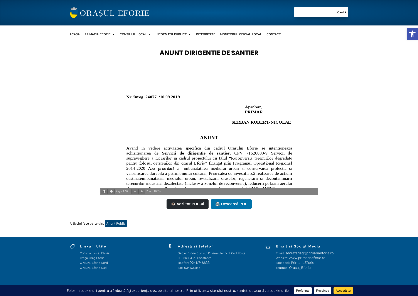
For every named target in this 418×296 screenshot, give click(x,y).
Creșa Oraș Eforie (92, 258)
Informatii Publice (171, 34)
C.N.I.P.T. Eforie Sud (93, 267)
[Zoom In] (141, 191)
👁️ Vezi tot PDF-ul (187, 204)
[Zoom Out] (134, 191)
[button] (412, 34)
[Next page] (111, 191)
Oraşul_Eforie (300, 268)
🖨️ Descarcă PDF (231, 204)
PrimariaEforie (302, 263)
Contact (273, 34)
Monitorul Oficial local (241, 34)
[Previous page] (104, 191)
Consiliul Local (133, 34)
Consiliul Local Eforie (95, 253)
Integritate (205, 34)
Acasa (75, 34)
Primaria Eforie (97, 34)
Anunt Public (115, 223)
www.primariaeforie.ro (307, 258)
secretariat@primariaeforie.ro (309, 253)
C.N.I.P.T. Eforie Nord (94, 262)
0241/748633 (200, 263)
